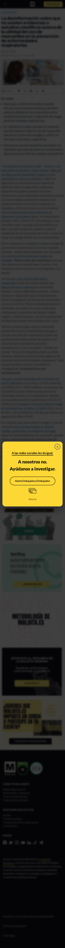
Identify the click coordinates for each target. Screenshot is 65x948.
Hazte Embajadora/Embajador (32, 480)
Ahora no (32, 499)
